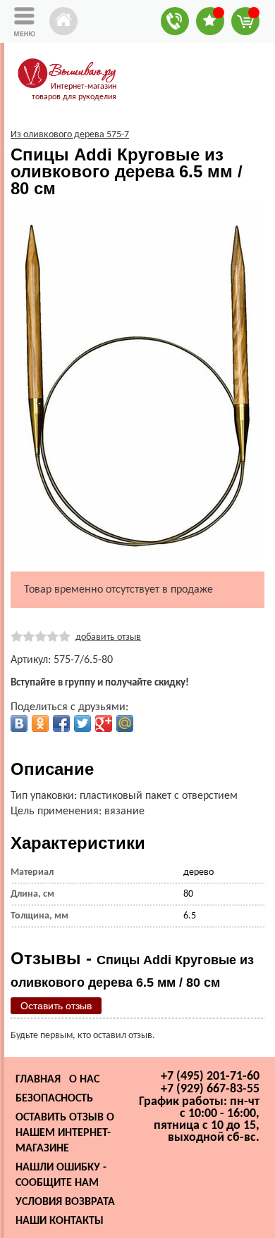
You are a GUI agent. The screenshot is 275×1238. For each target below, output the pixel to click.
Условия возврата (65, 1202)
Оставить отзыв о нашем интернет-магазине (65, 1133)
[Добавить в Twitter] (82, 723)
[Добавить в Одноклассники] (40, 723)
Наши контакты (60, 1221)
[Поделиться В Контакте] (19, 723)
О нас (84, 1079)
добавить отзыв (108, 637)
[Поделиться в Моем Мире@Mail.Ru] (124, 723)
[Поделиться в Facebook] (61, 723)
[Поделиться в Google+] (103, 723)
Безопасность (54, 1098)
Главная (38, 1079)
